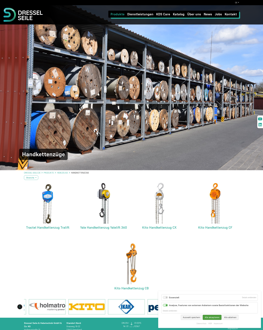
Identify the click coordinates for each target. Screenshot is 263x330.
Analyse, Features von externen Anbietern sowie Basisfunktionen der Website (208, 305)
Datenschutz (201, 323)
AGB (210, 323)
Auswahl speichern (191, 317)
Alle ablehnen (230, 317)
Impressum (218, 323)
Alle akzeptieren (212, 317)
